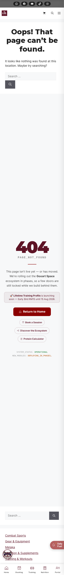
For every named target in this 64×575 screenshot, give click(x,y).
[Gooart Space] (4, 13)
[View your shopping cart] (45, 13)
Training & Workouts (18, 559)
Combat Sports (15, 535)
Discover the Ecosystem (33, 330)
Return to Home (34, 311)
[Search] (10, 84)
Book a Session (33, 322)
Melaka (10, 547)
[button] (52, 13)
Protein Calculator (34, 338)
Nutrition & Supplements (21, 553)
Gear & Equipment (17, 541)
